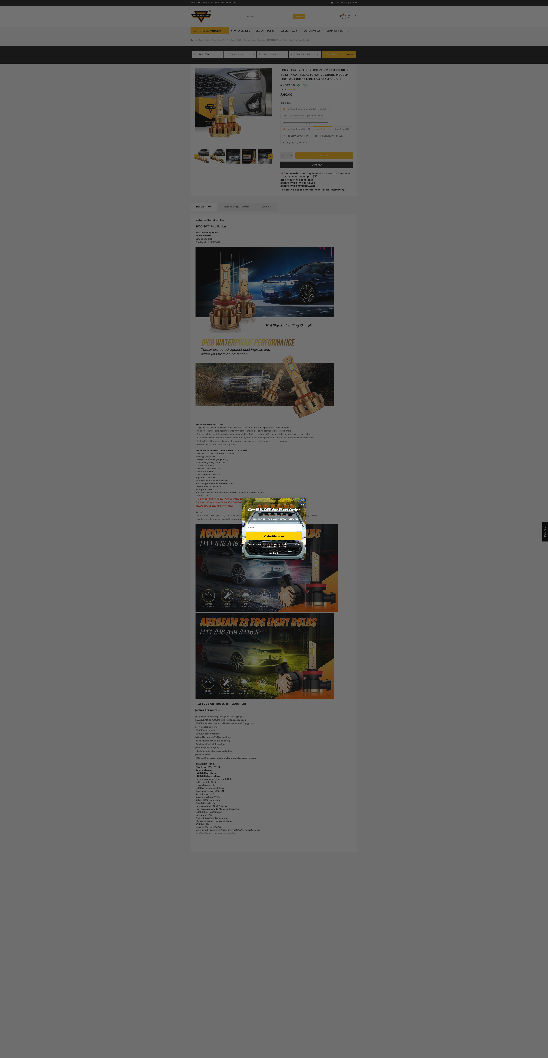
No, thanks (274, 553)
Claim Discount (274, 536)
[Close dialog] (302, 501)
